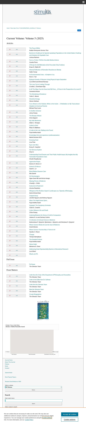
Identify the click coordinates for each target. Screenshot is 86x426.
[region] (43, 416)
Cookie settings (47, 418)
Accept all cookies (69, 414)
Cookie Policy (29, 420)
